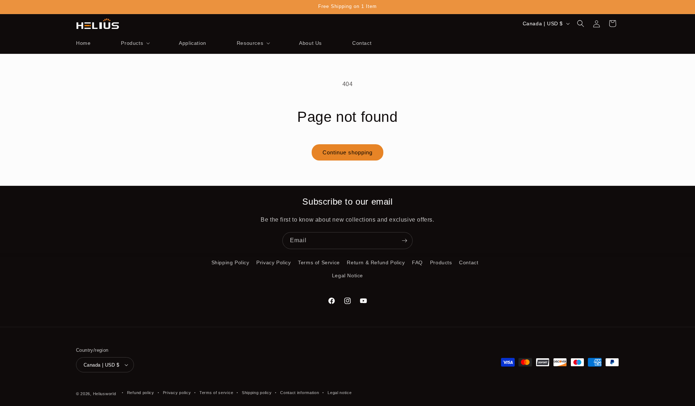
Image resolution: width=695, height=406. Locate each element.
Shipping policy (257, 392)
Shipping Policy (230, 262)
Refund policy (140, 392)
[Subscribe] (404, 240)
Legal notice (339, 392)
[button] (135, 43)
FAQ (417, 262)
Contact (468, 262)
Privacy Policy (273, 262)
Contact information (299, 392)
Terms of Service (319, 262)
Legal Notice (347, 275)
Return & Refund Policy (376, 262)
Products (441, 262)
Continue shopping (347, 152)
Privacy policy (177, 392)
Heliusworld (104, 394)
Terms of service (216, 392)
